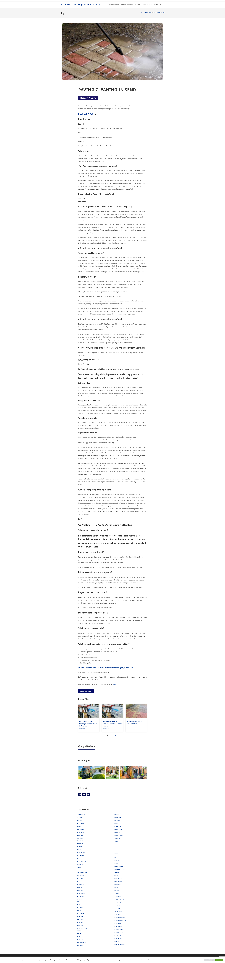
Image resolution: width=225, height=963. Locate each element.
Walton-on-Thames (120, 917)
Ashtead (80, 817)
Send (116, 875)
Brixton (79, 846)
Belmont (80, 835)
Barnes (79, 826)
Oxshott (117, 839)
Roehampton (118, 866)
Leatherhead (81, 942)
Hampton (80, 922)
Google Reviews (86, 746)
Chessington (81, 861)
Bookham (80, 844)
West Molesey (119, 932)
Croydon (80, 878)
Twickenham (118, 911)
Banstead (80, 823)
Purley (116, 845)
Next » (117, 736)
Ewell (79, 905)
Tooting (117, 908)
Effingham (80, 896)
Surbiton (117, 887)
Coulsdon (80, 876)
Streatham (117, 884)
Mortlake (117, 827)
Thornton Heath (119, 902)
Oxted (116, 842)
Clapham (80, 864)
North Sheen (118, 836)
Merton (116, 815)
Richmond (117, 860)
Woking (116, 941)
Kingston (80, 939)
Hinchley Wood (82, 928)
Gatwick (80, 910)
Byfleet (80, 849)
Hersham (80, 925)
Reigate (116, 857)
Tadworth (117, 893)
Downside (80, 884)
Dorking (80, 881)
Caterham (80, 855)
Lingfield (80, 945)
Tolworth (117, 905)
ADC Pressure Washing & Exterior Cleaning (80, 4)
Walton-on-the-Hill (120, 920)
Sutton (116, 890)
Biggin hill (80, 841)
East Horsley (81, 890)
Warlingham (118, 926)
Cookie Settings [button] (209, 960)
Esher (79, 902)
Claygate (80, 867)
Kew (78, 936)
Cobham (79, 870)
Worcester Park (119, 944)
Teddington (118, 896)
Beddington (81, 832)
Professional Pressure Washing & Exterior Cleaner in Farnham (112, 723)
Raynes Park (118, 851)
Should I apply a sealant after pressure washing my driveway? (106, 667)
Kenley (79, 934)
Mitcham (117, 821)
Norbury (117, 833)
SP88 (114, 684)
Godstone (80, 913)
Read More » (82, 728)
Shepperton (118, 878)
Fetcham (80, 907)
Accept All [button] (219, 960)
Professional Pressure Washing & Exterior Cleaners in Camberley (88, 723)
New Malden (118, 830)
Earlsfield (80, 887)
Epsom (79, 899)
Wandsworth (118, 923)
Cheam (79, 858)
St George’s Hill (119, 869)
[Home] (141, 12)
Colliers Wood (82, 873)
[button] (80, 772)
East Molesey (81, 893)
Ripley (116, 863)
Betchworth (81, 838)
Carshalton (81, 852)
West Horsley (119, 929)
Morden (116, 823)
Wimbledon (117, 938)
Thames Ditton (119, 899)
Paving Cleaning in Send (159, 12)
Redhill (116, 854)
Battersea (80, 829)
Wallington (118, 914)
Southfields (118, 881)
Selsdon (117, 872)
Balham (79, 820)
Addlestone (81, 815)
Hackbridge (81, 919)
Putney (116, 848)
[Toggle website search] (165, 4)
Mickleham (117, 818)
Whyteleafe (118, 935)
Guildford (80, 916)
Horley (79, 931)
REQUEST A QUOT (86, 113)
